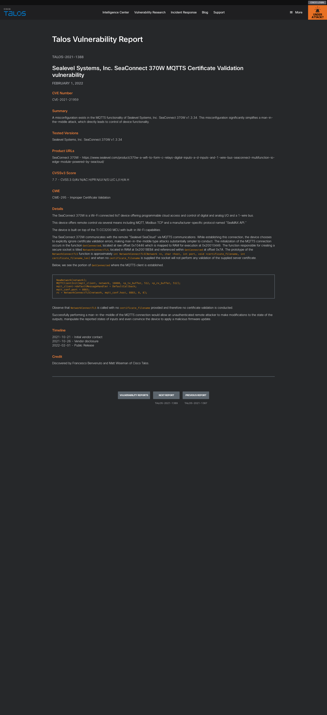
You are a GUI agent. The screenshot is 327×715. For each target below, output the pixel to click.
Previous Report (195, 395)
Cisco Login (317, 2)
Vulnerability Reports (134, 395)
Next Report (166, 395)
